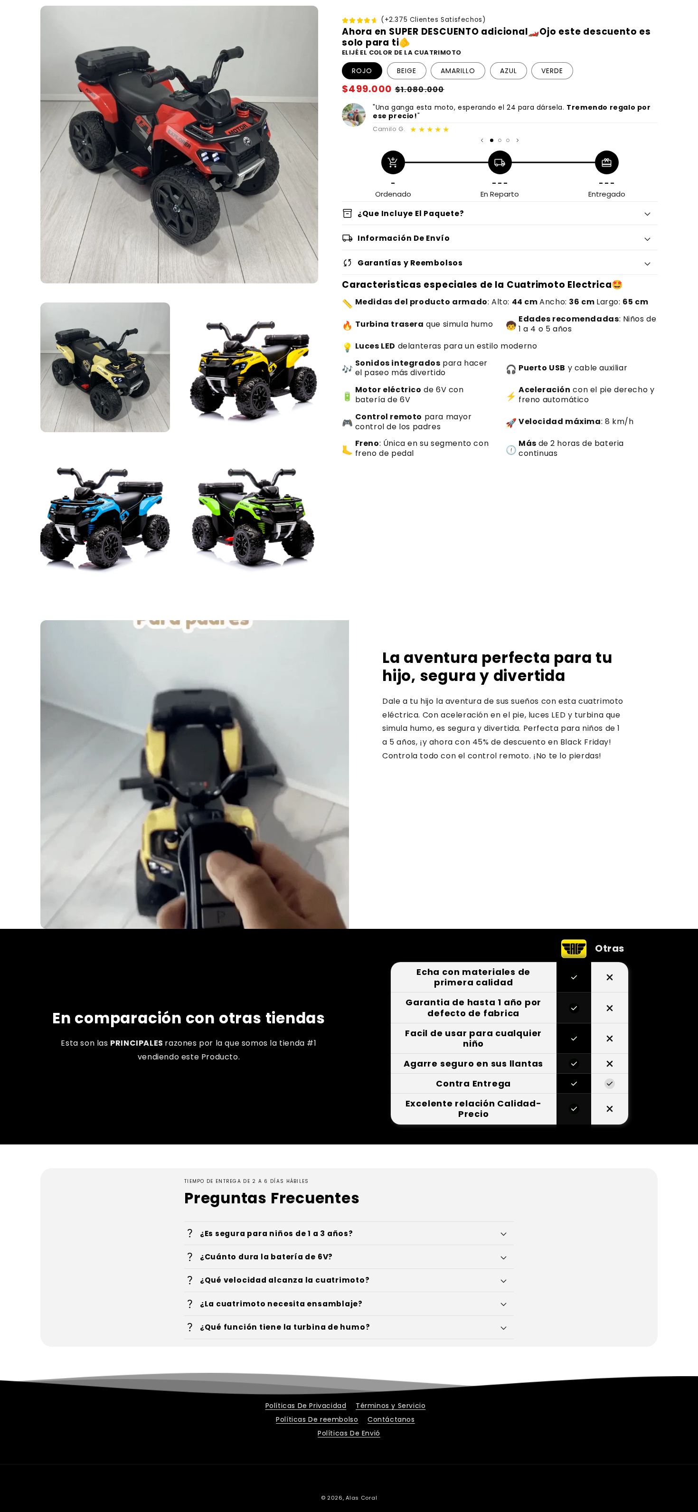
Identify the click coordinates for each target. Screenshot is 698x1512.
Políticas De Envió (349, 1433)
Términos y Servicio (390, 1405)
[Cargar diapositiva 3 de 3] (508, 140)
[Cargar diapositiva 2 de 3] (500, 140)
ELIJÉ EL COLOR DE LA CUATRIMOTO (401, 52)
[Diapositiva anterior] (482, 140)
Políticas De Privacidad (306, 1405)
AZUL (508, 71)
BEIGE (406, 71)
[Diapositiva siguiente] (517, 140)
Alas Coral (361, 1498)
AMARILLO (458, 71)
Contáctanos (391, 1419)
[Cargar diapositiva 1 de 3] (492, 140)
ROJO (362, 71)
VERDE (552, 71)
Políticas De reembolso (317, 1419)
